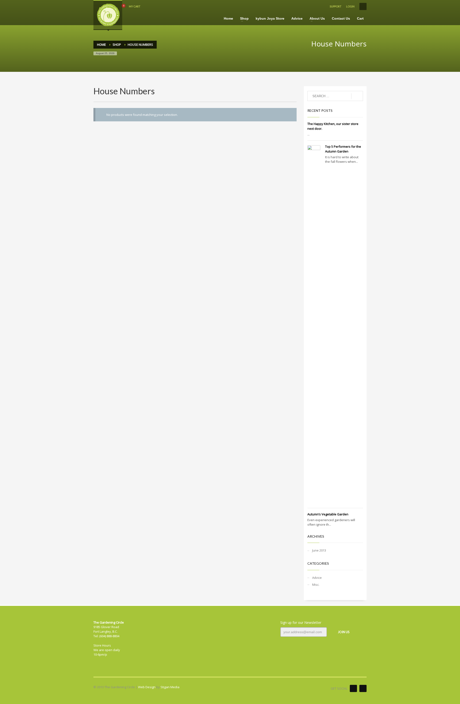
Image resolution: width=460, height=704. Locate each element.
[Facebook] (353, 688)
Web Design (146, 687)
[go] (357, 96)
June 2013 (319, 550)
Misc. (315, 584)
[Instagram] (363, 688)
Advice (317, 577)
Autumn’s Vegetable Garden (327, 514)
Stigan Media (170, 687)
